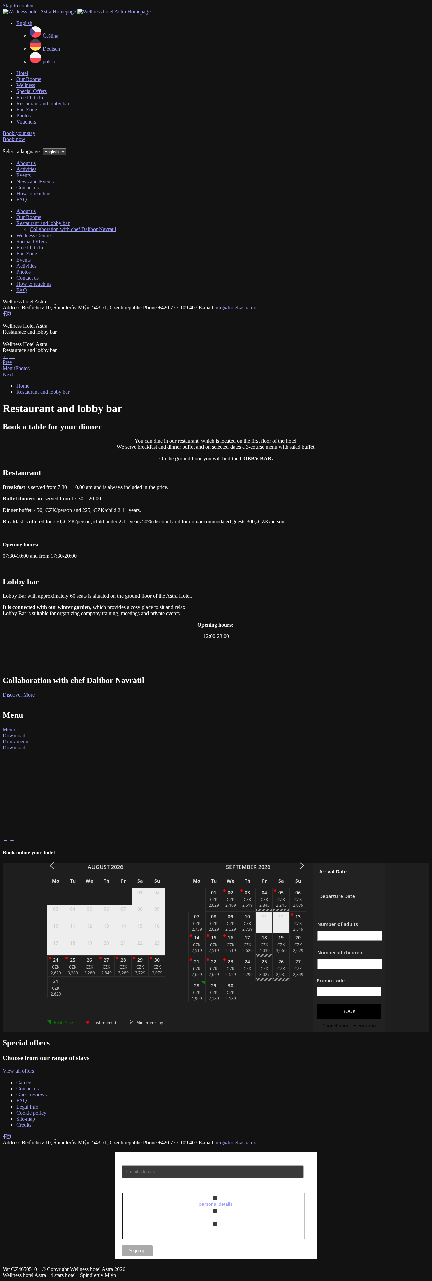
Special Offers (31, 91)
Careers (24, 1082)
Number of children (339, 952)
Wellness (25, 85)
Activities (26, 169)
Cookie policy (31, 1113)
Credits (23, 1125)
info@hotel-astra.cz (235, 307)
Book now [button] (14, 139)
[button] (24, 23)
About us (26, 163)
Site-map (25, 1119)
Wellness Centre (33, 235)
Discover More (19, 695)
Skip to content (19, 5)
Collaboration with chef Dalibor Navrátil (73, 229)
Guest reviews (31, 1094)
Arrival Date (333, 871)
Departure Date (337, 896)
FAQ (21, 199)
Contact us (27, 187)
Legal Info (27, 1107)
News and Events (35, 181)
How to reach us (33, 193)
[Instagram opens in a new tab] (8, 314)
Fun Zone (26, 109)
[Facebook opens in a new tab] (4, 314)
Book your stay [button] (19, 133)
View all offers (18, 1071)
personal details (216, 1204)
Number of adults (337, 924)
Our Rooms (28, 79)
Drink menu (15, 741)
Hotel (22, 73)
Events (23, 175)
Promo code (331, 980)
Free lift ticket (31, 97)
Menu (9, 729)
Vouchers (26, 122)
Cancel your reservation (349, 1025)
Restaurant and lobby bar (43, 103)
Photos (23, 115)
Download (14, 735)
